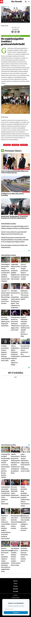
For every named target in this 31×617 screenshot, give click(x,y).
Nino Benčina (15, 29)
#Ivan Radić (24, 144)
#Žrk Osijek (7, 144)
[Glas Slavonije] (1, 2)
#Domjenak (15, 144)
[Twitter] (12, 32)
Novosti (15, 581)
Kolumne (15, 591)
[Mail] (15, 32)
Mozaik (15, 586)
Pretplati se (16, 612)
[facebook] (18, 32)
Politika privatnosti (15, 597)
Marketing (15, 595)
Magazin (15, 588)
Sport (15, 583)
